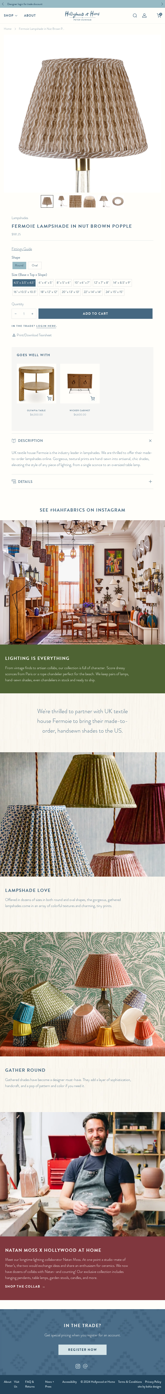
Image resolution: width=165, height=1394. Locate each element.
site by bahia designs (149, 1386)
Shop (9, 15)
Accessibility (69, 1382)
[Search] (135, 15)
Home (8, 29)
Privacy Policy (153, 1382)
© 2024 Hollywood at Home (98, 1382)
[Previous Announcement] (3, 4)
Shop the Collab (22, 1286)
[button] (47, 201)
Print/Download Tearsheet (34, 335)
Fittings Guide (22, 249)
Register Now (82, 1349)
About (30, 15)
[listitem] (81, 4)
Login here (46, 326)
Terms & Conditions (130, 1382)
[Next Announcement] (162, 4)
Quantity (18, 304)
